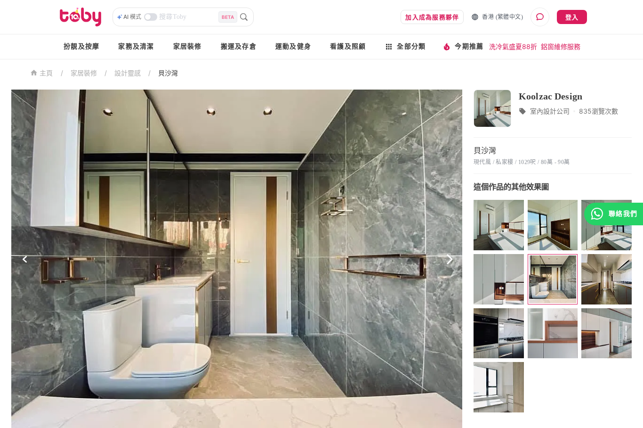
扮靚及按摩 (81, 46)
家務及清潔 (136, 46)
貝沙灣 (168, 73)
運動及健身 (293, 46)
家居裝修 (187, 46)
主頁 (46, 73)
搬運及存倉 (239, 46)
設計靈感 (127, 73)
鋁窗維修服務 (560, 46)
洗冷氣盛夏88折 (513, 46)
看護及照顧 (348, 46)
